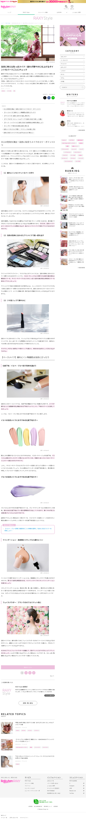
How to (3, 91)
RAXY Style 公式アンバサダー (21, 747)
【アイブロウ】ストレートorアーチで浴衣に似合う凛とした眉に (23, 119)
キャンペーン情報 (43, 12)
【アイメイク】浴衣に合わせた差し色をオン (17, 116)
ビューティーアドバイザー (31, 790)
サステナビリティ (24, 817)
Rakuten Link (72, 790)
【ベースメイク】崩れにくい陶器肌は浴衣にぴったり (20, 112)
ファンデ (81, 158)
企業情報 (30, 806)
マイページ (27, 785)
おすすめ (23, 730)
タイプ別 (78, 161)
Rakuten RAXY (8, 7)
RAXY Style (26, 12)
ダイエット (64, 158)
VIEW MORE (81, 130)
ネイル (62, 74)
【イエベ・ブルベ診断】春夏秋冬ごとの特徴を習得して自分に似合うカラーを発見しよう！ (28, 530)
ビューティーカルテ (30, 788)
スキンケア (64, 57)
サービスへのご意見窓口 (53, 788)
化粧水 (80, 155)
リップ (81, 149)
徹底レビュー (75, 146)
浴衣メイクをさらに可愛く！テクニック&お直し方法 (19, 129)
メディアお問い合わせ (52, 783)
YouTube (71, 793)
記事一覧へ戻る (28, 703)
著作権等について (48, 806)
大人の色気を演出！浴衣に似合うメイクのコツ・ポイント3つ (22, 109)
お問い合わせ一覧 (14, 817)
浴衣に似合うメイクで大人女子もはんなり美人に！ (19, 133)
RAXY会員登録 (73, 780)
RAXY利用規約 (51, 790)
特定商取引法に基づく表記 (53, 793)
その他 (62, 81)
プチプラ (65, 155)
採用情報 (56, 806)
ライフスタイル (68, 161)
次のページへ (28, 667)
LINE (70, 788)
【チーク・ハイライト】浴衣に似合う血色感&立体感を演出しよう (23, 122)
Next (52, 676)
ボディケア (63, 67)
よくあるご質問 (77, 12)
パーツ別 (9, 91)
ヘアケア (63, 71)
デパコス (29, 730)
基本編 (80, 143)
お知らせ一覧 (50, 780)
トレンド (74, 149)
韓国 (31, 747)
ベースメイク (64, 60)
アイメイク (8, 88)
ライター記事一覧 (50, 695)
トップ (9, 12)
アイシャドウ (37, 747)
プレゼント (36, 730)
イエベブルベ (45, 747)
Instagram (71, 785)
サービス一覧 (4, 817)
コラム (62, 78)
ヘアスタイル (67, 152)
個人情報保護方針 (38, 806)
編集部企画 (80, 140)
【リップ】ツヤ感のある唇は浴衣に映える (16, 126)
